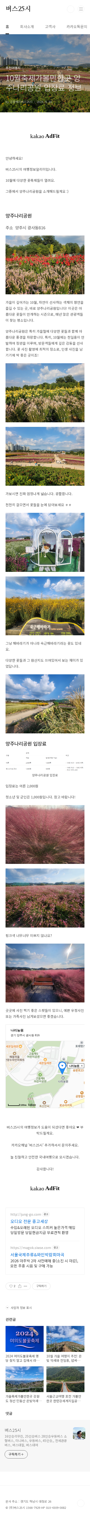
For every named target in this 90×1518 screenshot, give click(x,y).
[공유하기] (20, 1286)
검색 (70, 9)
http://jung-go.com (25, 1214)
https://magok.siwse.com (30, 1248)
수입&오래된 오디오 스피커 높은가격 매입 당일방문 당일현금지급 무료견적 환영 (42, 1230)
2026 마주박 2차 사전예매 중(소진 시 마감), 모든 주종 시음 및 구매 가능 (44, 1263)
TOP (80, 1503)
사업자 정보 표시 (21, 1307)
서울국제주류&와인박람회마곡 (37, 1254)
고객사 (50, 26)
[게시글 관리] (25, 1286)
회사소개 (27, 26)
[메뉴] (81, 9)
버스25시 (18, 9)
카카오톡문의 (76, 26)
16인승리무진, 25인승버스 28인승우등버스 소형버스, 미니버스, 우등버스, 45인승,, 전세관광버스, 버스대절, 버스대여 (36, 1440)
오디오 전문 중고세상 (29, 1221)
